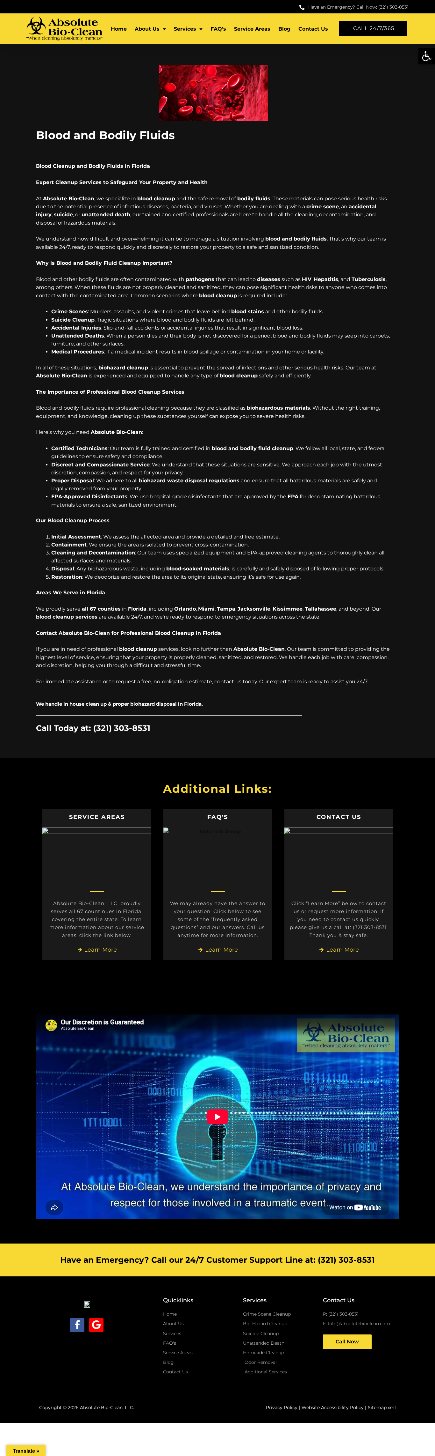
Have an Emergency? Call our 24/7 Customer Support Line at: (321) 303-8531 (217, 1260)
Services (185, 29)
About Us (147, 29)
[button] (426, 56)
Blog (284, 29)
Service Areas (252, 29)
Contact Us (313, 29)
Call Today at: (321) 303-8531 (93, 728)
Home (119, 29)
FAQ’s (218, 29)
